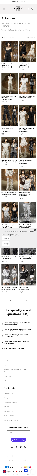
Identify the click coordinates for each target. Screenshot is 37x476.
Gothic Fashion (8, 411)
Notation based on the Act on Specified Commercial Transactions (16, 370)
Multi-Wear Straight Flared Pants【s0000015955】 (27, 257)
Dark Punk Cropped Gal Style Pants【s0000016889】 (8, 97)
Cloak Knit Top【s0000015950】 (24, 288)
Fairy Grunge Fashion (10, 402)
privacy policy (8, 381)
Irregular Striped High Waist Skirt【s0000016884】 (25, 162)
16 (26, 300)
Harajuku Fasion (9, 393)
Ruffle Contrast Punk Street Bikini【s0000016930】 (7, 65)
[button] (4, 8)
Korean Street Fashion (11, 420)
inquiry (6, 365)
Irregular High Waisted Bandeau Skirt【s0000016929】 (26, 65)
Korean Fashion (9, 416)
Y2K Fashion (7, 407)
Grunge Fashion (9, 398)
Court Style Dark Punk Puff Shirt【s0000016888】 (27, 96)
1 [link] (5, 300)
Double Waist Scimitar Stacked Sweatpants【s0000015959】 (25, 226)
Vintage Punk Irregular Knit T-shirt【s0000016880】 (8, 226)
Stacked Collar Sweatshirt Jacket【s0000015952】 (9, 288)
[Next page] (32, 300)
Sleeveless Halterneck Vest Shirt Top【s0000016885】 (9, 161)
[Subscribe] (28, 432)
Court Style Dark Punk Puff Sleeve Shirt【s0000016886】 (27, 129)
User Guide (7, 376)
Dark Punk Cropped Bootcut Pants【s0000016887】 (7, 129)
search (6, 360)
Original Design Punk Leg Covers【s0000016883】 (8, 193)
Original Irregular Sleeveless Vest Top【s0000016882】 (24, 194)
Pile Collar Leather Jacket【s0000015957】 (9, 257)
